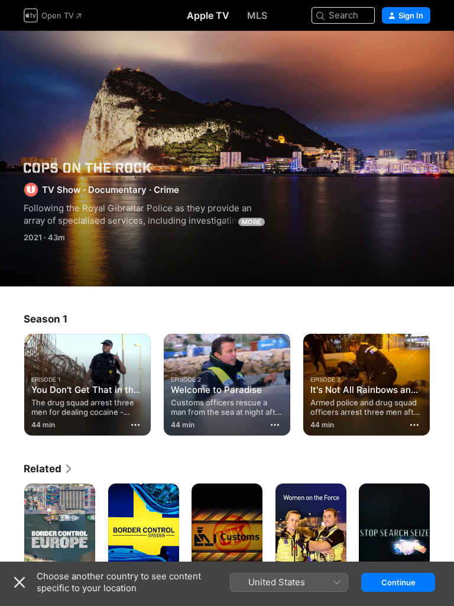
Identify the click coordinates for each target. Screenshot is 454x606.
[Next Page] (442, 382)
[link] (48, 468)
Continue (398, 582)
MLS (257, 15)
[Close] (19, 582)
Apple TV (208, 15)
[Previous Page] (12, 382)
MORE (251, 222)
